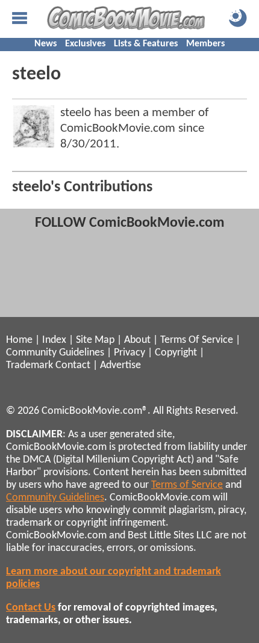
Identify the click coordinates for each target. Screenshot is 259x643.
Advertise (120, 365)
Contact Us (30, 608)
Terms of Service (187, 485)
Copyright (176, 353)
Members (205, 44)
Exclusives (85, 44)
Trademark (29, 365)
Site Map (95, 340)
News (45, 44)
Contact (72, 365)
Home (19, 340)
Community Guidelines (55, 353)
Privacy (129, 353)
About (137, 340)
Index (54, 340)
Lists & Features (146, 44)
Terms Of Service (196, 340)
